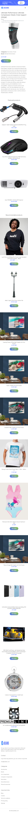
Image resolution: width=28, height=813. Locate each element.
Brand (2, 772)
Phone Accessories (5, 784)
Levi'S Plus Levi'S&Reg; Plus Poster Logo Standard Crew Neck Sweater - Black (14, 257)
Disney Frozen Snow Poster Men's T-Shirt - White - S (14, 470)
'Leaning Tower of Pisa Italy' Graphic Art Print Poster (14, 343)
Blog (2, 793)
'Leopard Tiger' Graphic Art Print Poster (14, 427)
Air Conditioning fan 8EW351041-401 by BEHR (14, 725)
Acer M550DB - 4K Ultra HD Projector (14, 200)
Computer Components (6, 777)
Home (2, 19)
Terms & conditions (5, 798)
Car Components (5, 774)
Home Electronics (5, 782)
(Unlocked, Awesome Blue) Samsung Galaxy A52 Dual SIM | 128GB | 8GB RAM (14, 607)
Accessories (4, 769)
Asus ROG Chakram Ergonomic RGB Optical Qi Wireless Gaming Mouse (14, 157)
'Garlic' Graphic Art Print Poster (14, 385)
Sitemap (3, 803)
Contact (3, 795)
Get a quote (21, 3)
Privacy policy (4, 800)
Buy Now (6, 60)
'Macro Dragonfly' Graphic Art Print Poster (14, 565)
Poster (14, 51)
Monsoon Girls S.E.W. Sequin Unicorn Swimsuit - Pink (14, 522)
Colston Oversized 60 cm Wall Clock (14, 695)
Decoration (10, 51)
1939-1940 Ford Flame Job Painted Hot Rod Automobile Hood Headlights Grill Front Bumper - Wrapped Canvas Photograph (14, 652)
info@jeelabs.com (5, 761)
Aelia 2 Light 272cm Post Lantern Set (14, 300)
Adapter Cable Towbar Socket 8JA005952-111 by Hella (14, 125)
